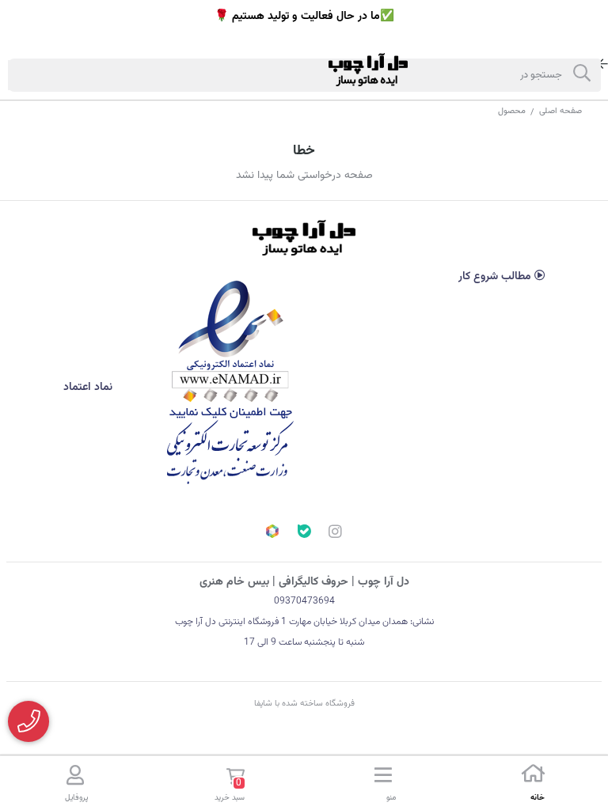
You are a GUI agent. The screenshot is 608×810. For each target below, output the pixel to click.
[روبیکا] (272, 533)
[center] (582, 75)
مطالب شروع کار (496, 277)
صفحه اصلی (560, 111)
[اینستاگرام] (335, 534)
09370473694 (304, 601)
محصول (512, 111)
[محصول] (304, 237)
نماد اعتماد (89, 387)
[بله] (304, 533)
